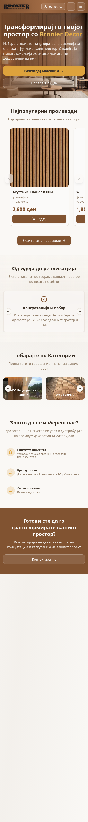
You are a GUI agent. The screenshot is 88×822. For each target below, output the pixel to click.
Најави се (55, 6)
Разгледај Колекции (41, 70)
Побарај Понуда (44, 83)
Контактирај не (44, 559)
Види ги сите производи (41, 240)
